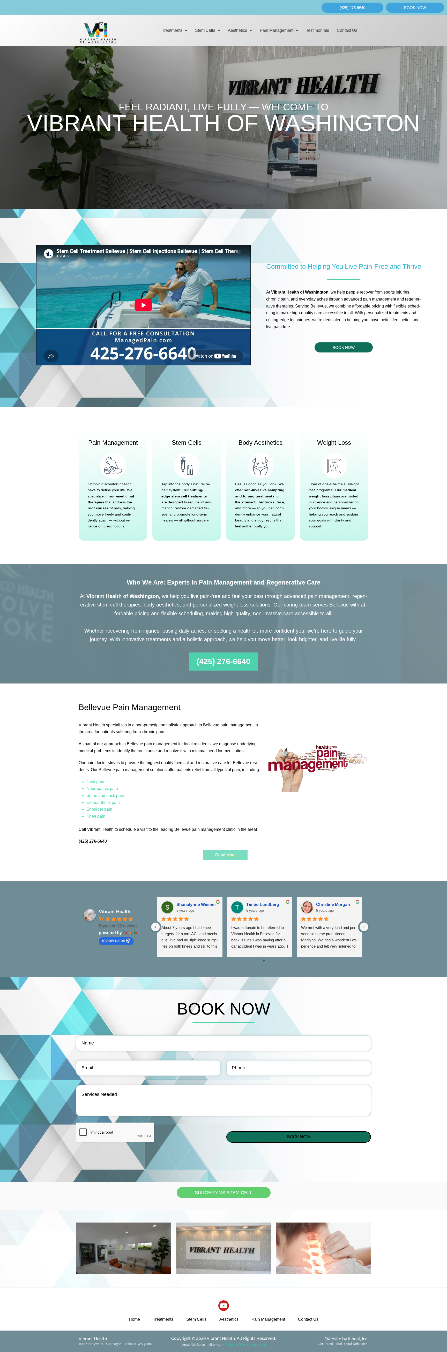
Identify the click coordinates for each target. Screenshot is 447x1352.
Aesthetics (237, 30)
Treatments (172, 30)
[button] (174, 30)
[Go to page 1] (260, 961)
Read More (225, 855)
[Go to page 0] (255, 960)
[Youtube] (223, 1305)
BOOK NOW (298, 1137)
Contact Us (347, 30)
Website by (346, 1338)
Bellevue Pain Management (245, 1345)
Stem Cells (205, 30)
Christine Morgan (333, 904)
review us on (113, 940)
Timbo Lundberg (262, 904)
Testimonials (317, 30)
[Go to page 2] (264, 960)
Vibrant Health (114, 911)
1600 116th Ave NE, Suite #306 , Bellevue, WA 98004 (116, 1344)
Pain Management (276, 30)
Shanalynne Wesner (196, 904)
